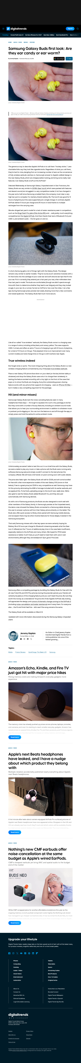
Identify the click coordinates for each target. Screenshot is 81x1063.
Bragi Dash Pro (23, 213)
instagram (24, 639)
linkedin (28, 639)
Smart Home (17, 974)
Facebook (9, 953)
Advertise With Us (18, 995)
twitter (31, 639)
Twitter (17, 953)
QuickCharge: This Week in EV (37, 652)
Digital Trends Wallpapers (55, 995)
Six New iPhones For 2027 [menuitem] (33, 35)
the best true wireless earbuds (55, 369)
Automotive (17, 980)
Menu (3, 29)
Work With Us (12, 1035)
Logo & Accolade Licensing (21, 1002)
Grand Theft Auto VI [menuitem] (17, 35)
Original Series (52, 980)
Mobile (10, 652)
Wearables (51, 964)
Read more (15, 737)
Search (77, 29)
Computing (17, 964)
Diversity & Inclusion (13, 1038)
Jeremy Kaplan (14, 58)
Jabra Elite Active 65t (38, 213)
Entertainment (18, 977)
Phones (15, 961)
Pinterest (29, 953)
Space (50, 967)
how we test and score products (55, 114)
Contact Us (16, 992)
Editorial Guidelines (19, 998)
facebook (21, 639)
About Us (16, 988)
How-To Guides (53, 977)
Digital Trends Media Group (19, 1050)
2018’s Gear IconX (39, 188)
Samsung (52, 652)
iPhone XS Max (65, 385)
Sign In (70, 29)
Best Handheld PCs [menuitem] (62, 35)
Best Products (52, 974)
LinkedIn (33, 953)
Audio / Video (17, 971)
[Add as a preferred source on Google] (59, 58)
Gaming (16, 967)
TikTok (25, 953)
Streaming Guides (54, 971)
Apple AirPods (29, 216)
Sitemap (28, 1038)
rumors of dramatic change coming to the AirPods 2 (51, 601)
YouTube (21, 953)
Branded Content (53, 992)
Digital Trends (13, 31)
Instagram (13, 953)
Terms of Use (11, 1042)
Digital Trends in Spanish (55, 998)
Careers (10, 1031)
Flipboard (37, 953)
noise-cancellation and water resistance (31, 604)
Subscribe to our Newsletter (56, 988)
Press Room (29, 1035)
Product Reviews (20, 652)
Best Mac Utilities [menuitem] (49, 35)
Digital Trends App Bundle (56, 1002)
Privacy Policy (29, 1031)
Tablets (50, 961)
